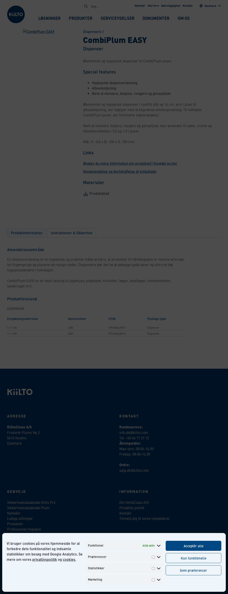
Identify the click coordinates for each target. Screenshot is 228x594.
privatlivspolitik (44, 559)
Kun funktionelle (193, 558)
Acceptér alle (194, 545)
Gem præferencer (193, 570)
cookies (69, 559)
